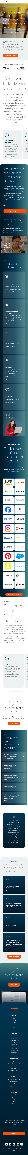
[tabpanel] (12, 145)
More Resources (14, 957)
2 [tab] (11, 691)
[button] (24, 1)
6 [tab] (17, 691)
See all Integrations (14, 594)
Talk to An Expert (10, 55)
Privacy (14, 1150)
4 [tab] (14, 691)
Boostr (10, 1148)
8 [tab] (20, 691)
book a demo (14, 723)
